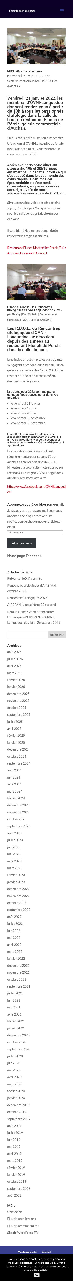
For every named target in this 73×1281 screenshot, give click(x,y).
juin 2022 (13, 931)
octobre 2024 (16, 756)
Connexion (14, 1212)
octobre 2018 (16, 1181)
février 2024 (16, 798)
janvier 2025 (16, 742)
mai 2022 (13, 938)
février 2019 (16, 1168)
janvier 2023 (16, 882)
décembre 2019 (18, 1105)
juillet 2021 (15, 993)
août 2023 (14, 833)
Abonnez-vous (22, 543)
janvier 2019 (16, 1174)
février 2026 (16, 680)
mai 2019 (13, 1147)
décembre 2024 (18, 749)
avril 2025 (14, 728)
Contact (46, 1251)
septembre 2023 (18, 826)
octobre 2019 (16, 1112)
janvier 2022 (16, 958)
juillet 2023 (15, 840)
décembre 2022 (18, 889)
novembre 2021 (18, 972)
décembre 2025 (18, 694)
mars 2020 (14, 1084)
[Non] (68, 1268)
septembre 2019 (18, 1119)
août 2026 (14, 652)
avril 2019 (14, 1154)
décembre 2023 (18, 805)
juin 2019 (13, 1140)
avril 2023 (14, 861)
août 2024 (14, 770)
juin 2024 (13, 777)
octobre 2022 (16, 903)
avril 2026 (14, 666)
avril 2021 (14, 1014)
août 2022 (14, 917)
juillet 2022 (15, 924)
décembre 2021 (18, 965)
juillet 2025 (15, 722)
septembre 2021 (18, 986)
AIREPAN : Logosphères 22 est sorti (31, 605)
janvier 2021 (16, 1028)
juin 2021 (13, 1000)
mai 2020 (13, 1070)
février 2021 (16, 1021)
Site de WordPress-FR (22, 1233)
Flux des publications (21, 1219)
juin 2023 (13, 847)
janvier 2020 (16, 1098)
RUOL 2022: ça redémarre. (25, 71)
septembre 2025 (18, 715)
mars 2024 (14, 791)
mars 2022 (14, 951)
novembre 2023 (18, 812)
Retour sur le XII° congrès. (25, 578)
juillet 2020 (15, 1056)
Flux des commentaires (23, 1226)
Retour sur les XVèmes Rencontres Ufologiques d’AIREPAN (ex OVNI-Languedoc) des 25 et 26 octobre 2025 (33, 617)
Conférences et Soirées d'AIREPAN (27, 80)
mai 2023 (13, 854)
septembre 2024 (18, 763)
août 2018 (14, 1195)
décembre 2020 (18, 1035)
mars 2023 (14, 868)
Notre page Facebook (24, 556)
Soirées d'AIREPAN (42, 319)
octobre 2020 (16, 1042)
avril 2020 (14, 1077)
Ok (36, 1275)
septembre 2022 (18, 910)
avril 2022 (14, 945)
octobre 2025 (16, 708)
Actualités (45, 75)
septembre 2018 (18, 1188)
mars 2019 (14, 1161)
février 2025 (16, 735)
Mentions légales (27, 1251)
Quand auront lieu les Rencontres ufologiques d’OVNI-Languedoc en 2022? (34, 308)
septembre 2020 (18, 1049)
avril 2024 (14, 784)
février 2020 (16, 1091)
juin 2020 (13, 1063)
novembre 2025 (18, 701)
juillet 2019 (15, 1133)
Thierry (16, 75)
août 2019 (14, 1126)
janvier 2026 (16, 687)
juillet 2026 (15, 659)
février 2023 (16, 875)
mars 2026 (14, 673)
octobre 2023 (16, 819)
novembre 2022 (18, 896)
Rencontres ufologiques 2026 (27, 598)
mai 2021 (13, 1007)
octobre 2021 (16, 979)
